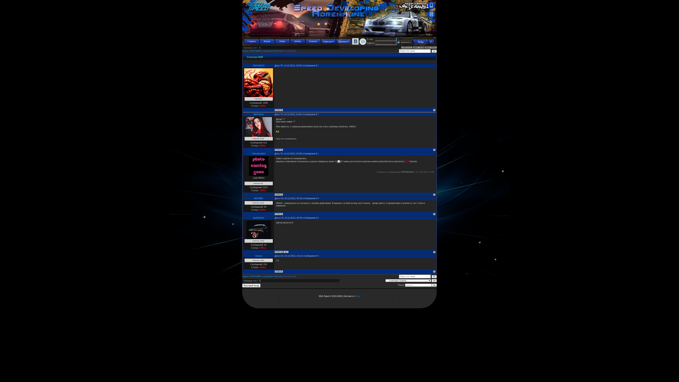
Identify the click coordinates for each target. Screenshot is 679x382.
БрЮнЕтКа (258, 218)
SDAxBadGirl (258, 153)
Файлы (297, 41)
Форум (267, 41)
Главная (251, 41)
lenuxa (258, 256)
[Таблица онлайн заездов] (431, 17)
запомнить (406, 42)
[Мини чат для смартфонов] (431, 8)
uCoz (357, 296)
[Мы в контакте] (355, 44)
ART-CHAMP (255, 51)
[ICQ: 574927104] (285, 252)
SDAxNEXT (258, 65)
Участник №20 (290, 51)
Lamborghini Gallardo (272, 51)
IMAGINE (258, 198)
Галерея (313, 41)
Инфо (282, 41)
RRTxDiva (259, 114)
